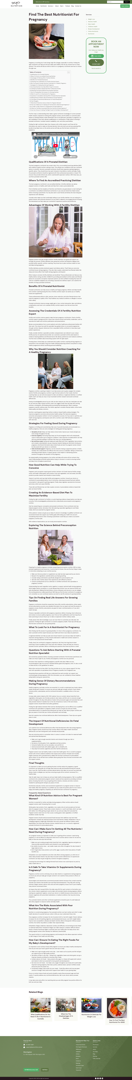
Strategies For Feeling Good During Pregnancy (42, 85)
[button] (67, 72)
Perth (77, 1058)
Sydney (78, 1054)
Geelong (78, 1063)
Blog (94, 1054)
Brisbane (78, 1056)
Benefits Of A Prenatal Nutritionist (39, 79)
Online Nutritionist (80, 1044)
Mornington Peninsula (81, 1047)
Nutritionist (96, 1044)
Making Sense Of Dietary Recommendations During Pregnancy (46, 97)
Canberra (78, 1061)
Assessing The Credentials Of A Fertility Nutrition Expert (45, 81)
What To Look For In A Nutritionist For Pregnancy (43, 94)
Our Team (95, 1051)
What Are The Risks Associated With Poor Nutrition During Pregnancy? (49, 108)
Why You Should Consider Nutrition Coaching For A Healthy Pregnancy (48, 83)
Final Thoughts (34, 101)
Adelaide (78, 1051)
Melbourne (78, 1049)
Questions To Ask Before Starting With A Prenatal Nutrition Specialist (48, 96)
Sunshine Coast (80, 1065)
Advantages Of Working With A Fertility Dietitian (43, 78)
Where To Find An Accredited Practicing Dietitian (43, 76)
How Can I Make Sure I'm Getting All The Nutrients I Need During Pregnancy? (50, 104)
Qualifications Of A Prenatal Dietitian (39, 74)
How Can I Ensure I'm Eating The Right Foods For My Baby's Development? (49, 110)
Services (95, 1047)
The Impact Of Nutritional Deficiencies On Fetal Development (46, 99)
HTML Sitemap (96, 1058)
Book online (125, 6)
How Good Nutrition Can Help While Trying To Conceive (45, 87)
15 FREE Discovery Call (31, 1070)
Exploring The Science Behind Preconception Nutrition (44, 90)
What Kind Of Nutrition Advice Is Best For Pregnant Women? (46, 103)
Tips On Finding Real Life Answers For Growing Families (45, 92)
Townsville (78, 1070)
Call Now (44, 1070)
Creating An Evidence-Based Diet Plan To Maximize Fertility (46, 88)
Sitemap (95, 1056)
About (94, 1049)
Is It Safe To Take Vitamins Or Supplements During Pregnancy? (46, 106)
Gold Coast (79, 1068)
